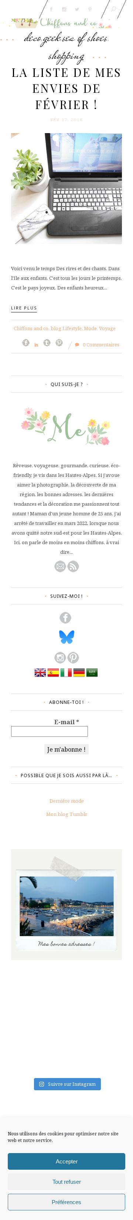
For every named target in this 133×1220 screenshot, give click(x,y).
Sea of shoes (85, 37)
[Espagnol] (53, 676)
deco (32, 37)
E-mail (66, 722)
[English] (40, 676)
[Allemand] (79, 676)
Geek (51, 37)
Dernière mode (67, 800)
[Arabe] (92, 676)
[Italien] (66, 676)
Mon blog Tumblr (66, 814)
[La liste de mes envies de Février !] (66, 187)
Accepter (67, 1161)
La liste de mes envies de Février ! (66, 88)
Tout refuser (66, 1182)
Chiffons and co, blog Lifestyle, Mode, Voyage (65, 328)
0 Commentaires (100, 344)
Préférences (66, 1202)
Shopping (66, 55)
